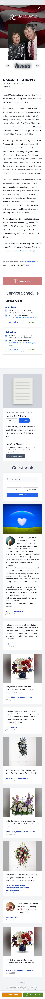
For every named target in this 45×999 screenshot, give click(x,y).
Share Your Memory (15, 456)
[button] (22, 519)
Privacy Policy (16, 989)
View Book (11, 421)
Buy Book (24, 421)
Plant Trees (31, 322)
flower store (29, 265)
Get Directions (13, 322)
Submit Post (22, 495)
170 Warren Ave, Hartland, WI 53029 (23, 317)
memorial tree (30, 261)
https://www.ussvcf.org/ (25, 250)
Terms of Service (28, 989)
